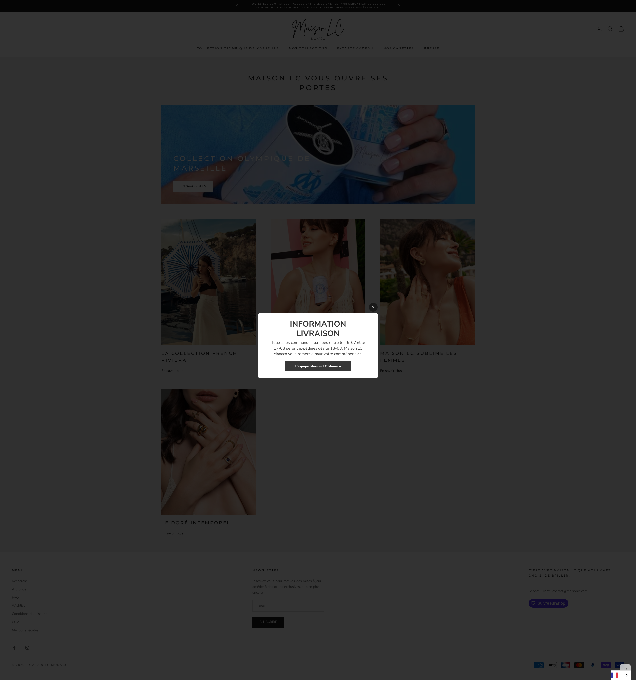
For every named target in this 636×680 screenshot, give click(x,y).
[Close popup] (373, 307)
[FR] (621, 675)
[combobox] (621, 675)
